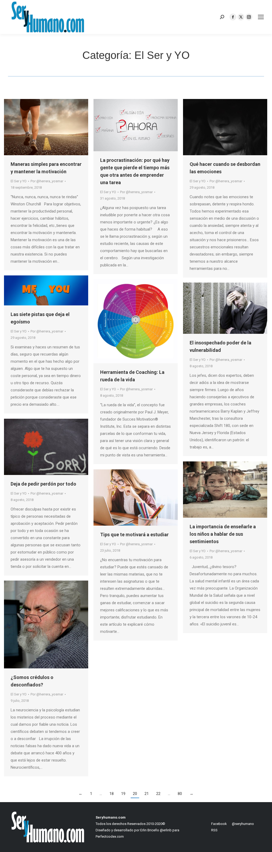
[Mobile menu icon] (261, 17)
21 (146, 793)
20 (135, 793)
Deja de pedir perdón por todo (43, 484)
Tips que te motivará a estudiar (134, 534)
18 (111, 793)
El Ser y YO (19, 181)
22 (158, 793)
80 (180, 793)
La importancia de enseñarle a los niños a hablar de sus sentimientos (223, 534)
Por (47, 181)
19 (123, 793)
